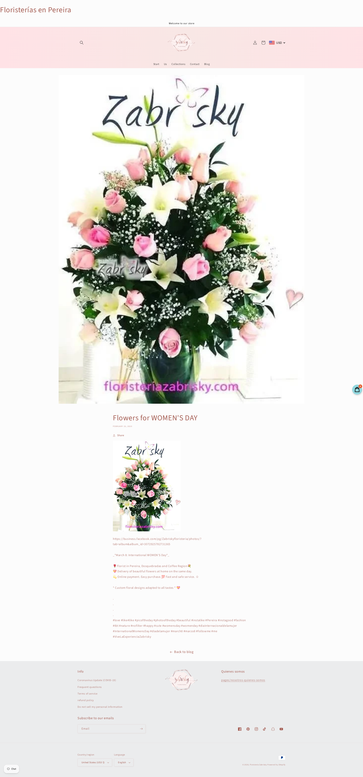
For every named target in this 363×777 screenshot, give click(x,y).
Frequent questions (90, 687)
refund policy (86, 700)
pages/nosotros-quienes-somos (243, 680)
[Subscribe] (141, 728)
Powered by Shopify (276, 764)
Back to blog (183, 652)
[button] (82, 43)
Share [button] (120, 435)
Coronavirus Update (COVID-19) (97, 680)
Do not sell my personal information (100, 707)
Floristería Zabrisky (258, 764)
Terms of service (88, 694)
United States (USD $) (93, 762)
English (122, 762)
